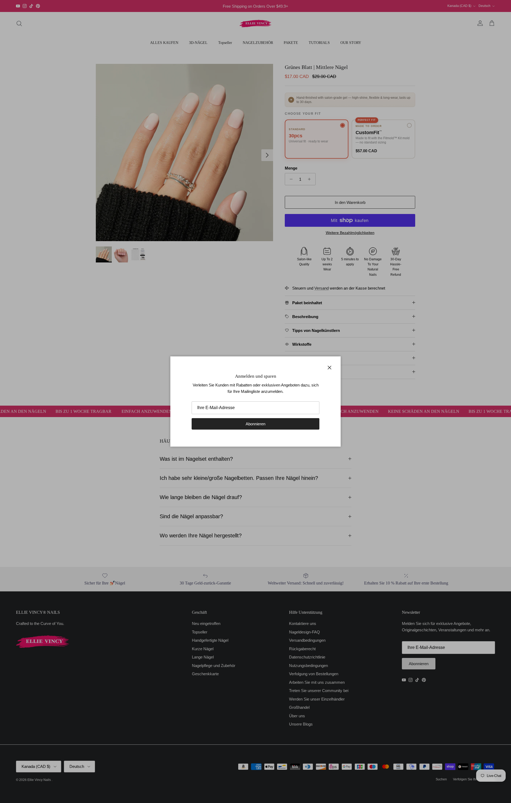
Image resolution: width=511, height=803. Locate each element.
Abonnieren (255, 424)
